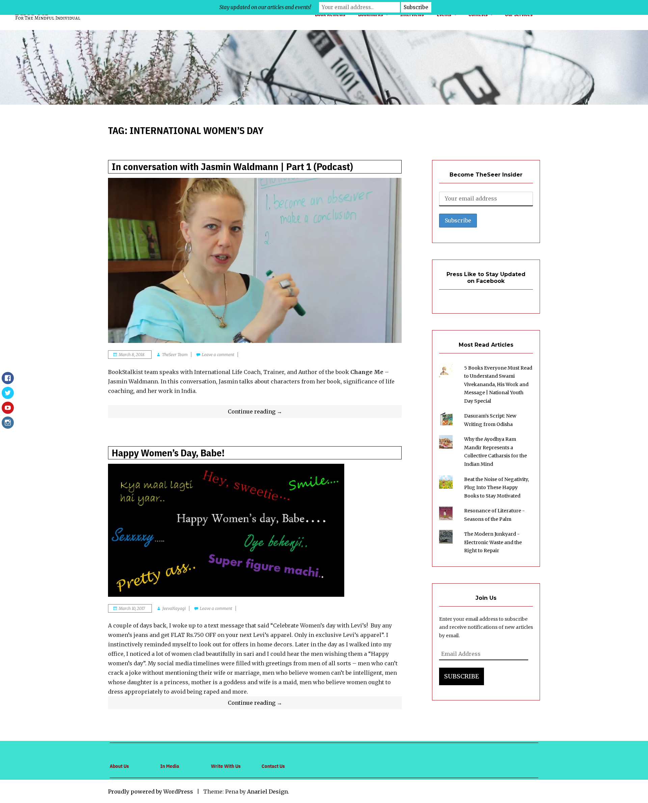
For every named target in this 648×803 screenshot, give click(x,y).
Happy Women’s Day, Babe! (168, 453)
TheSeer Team (175, 354)
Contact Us (273, 766)
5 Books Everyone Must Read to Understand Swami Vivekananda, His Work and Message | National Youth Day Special (498, 384)
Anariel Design (267, 791)
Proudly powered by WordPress (150, 791)
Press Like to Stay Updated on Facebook (486, 278)
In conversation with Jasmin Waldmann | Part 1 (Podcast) (232, 166)
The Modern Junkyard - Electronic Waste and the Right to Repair (493, 542)
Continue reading (270, 413)
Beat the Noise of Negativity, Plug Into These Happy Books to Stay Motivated (496, 487)
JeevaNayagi (174, 608)
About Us (119, 766)
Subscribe (461, 676)
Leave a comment (218, 354)
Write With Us (226, 766)
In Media (169, 766)
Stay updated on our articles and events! (265, 7)
